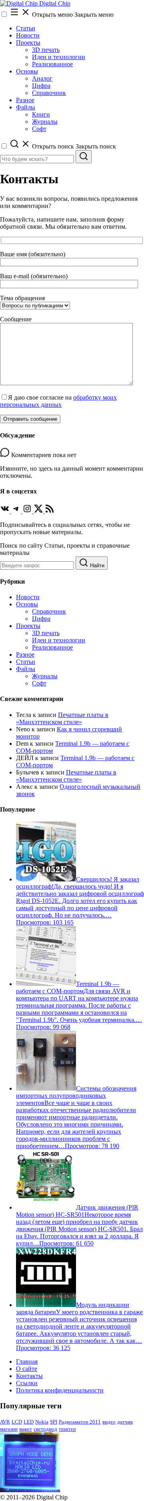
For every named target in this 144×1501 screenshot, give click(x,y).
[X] (39, 511)
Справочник (49, 92)
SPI (53, 1422)
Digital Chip (54, 3)
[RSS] (49, 511)
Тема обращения (22, 298)
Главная (27, 1361)
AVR (5, 1422)
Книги (41, 114)
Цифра (41, 85)
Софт (39, 128)
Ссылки (27, 1383)
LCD (17, 1422)
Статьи (25, 28)
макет (25, 1429)
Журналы (45, 121)
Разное (25, 100)
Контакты (29, 1375)
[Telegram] (16, 511)
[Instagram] (28, 511)
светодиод (45, 1429)
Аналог (42, 78)
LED (29, 1422)
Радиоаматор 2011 (80, 1422)
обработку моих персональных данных (58, 401)
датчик (125, 1422)
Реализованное (52, 64)
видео (109, 1422)
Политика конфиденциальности (60, 1390)
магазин (9, 1429)
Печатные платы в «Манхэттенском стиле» (62, 718)
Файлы (25, 107)
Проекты (28, 42)
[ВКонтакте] (5, 511)
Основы (27, 71)
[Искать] (84, 156)
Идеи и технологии (58, 56)
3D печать (46, 49)
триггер (67, 1429)
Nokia (41, 1422)
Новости (28, 35)
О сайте (26, 1368)
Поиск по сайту (21, 545)
